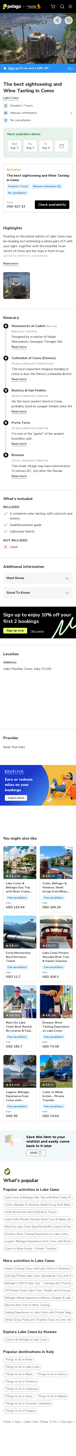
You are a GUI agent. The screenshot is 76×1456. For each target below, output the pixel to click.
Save (33, 1153)
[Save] (31, 850)
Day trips (67, 1422)
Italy (17, 1422)
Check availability (52, 204)
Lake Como (11, 98)
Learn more (16, 798)
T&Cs (70, 68)
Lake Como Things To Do (40, 1422)
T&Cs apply (37, 631)
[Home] (22, 6)
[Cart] (53, 6)
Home (7, 1422)
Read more (10, 263)
